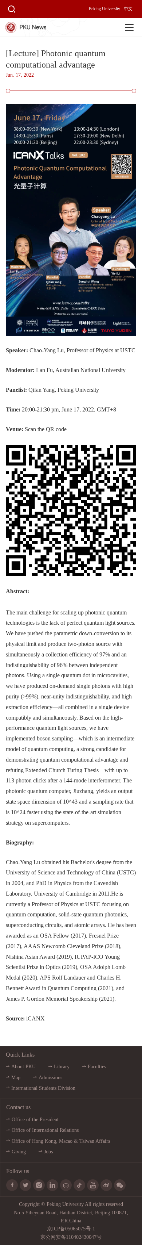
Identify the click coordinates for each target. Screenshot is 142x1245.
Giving (19, 1151)
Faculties (97, 1066)
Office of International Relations (45, 1130)
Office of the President (35, 1119)
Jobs (48, 1151)
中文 (128, 8)
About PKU (23, 1066)
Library (62, 1066)
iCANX (35, 1018)
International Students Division (43, 1088)
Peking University (104, 8)
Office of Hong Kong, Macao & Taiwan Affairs (61, 1141)
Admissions (50, 1077)
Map (15, 1077)
